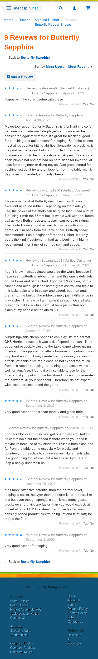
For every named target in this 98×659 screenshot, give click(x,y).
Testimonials (19, 635)
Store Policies (19, 601)
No (92, 104)
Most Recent (78, 66)
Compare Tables (21, 652)
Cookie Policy (77, 613)
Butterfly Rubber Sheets (53, 24)
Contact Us (18, 618)
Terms (72, 604)
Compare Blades (21, 643)
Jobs (71, 617)
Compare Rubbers (22, 647)
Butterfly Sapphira (35, 57)
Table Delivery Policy (24, 613)
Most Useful (55, 66)
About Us (74, 600)
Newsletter (75, 635)
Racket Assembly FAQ (26, 609)
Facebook (74, 643)
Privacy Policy (78, 609)
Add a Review (21, 77)
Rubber (24, 20)
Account (16, 626)
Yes (85, 104)
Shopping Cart (20, 630)
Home (8, 20)
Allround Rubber (47, 20)
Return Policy (19, 605)
